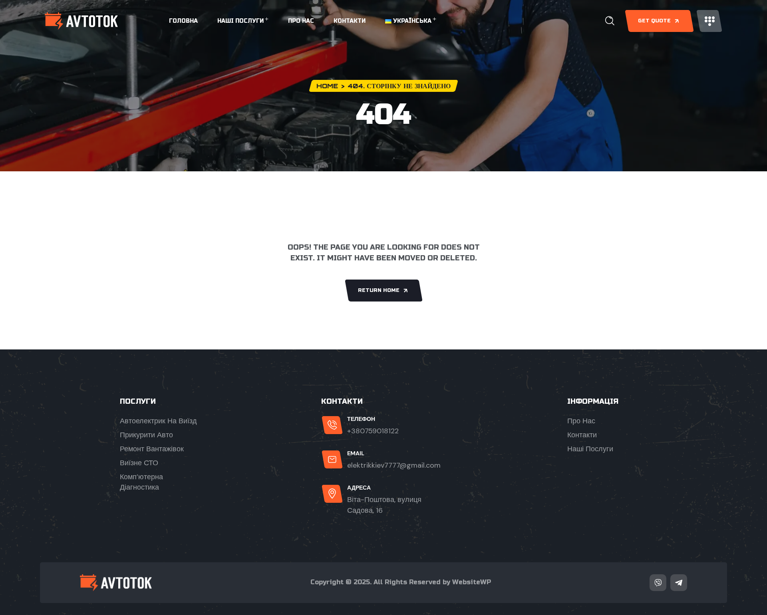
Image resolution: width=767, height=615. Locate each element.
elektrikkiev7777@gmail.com (394, 465)
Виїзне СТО (139, 463)
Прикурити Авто (146, 435)
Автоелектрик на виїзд (158, 421)
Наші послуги (240, 21)
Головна (183, 21)
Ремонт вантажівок (152, 449)
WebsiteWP (471, 582)
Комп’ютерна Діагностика (141, 482)
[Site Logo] (81, 21)
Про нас (301, 21)
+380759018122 (373, 431)
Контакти (350, 21)
